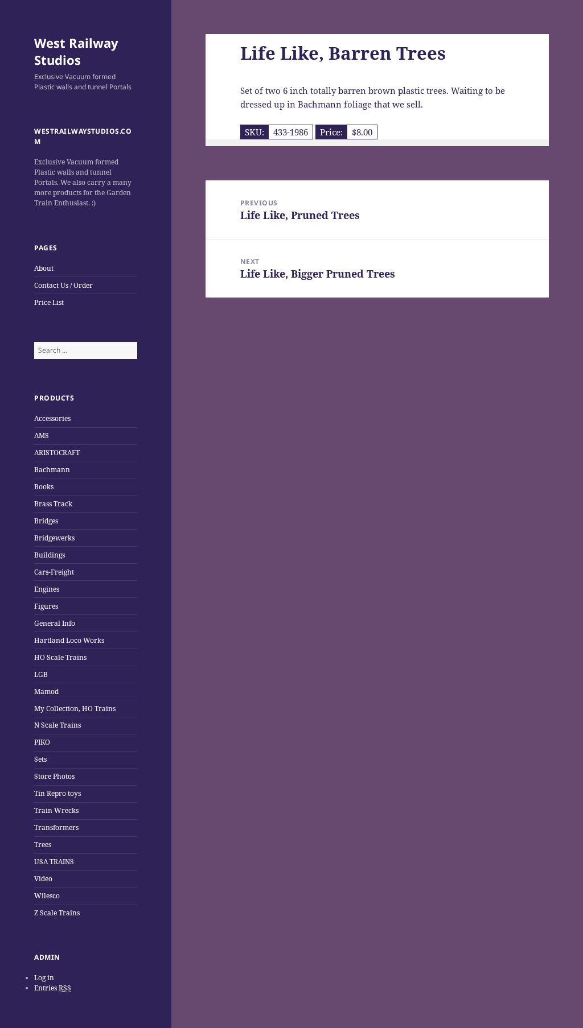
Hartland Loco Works (69, 640)
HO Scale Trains (60, 657)
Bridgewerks (54, 538)
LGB (41, 674)
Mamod (46, 691)
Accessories (52, 418)
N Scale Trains (57, 725)
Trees (42, 844)
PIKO (42, 742)
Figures (46, 606)
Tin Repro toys (57, 793)
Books (44, 487)
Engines (46, 589)
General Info (54, 623)
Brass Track (53, 504)
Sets (40, 759)
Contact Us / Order (63, 285)
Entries (52, 988)
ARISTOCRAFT (57, 452)
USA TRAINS (54, 861)
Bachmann (52, 469)
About (44, 268)
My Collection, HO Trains (75, 708)
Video (43, 878)
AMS (41, 435)
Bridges (46, 521)
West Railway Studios (76, 51)
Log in (44, 977)
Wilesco (47, 896)
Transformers (56, 827)
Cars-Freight (54, 572)
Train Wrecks (56, 810)
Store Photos (54, 776)
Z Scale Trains (57, 913)
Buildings (49, 555)
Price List (49, 302)
